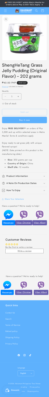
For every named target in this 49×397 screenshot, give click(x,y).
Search (8, 319)
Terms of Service (12, 325)
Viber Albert (40, 222)
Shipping (5, 87)
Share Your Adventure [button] (14, 199)
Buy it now (24, 120)
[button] (5, 11)
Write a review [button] (24, 250)
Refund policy (11, 331)
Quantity (5, 91)
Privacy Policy (11, 343)
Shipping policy (33, 391)
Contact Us (10, 312)
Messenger (8, 222)
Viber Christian (23, 222)
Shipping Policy (12, 337)
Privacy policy (35, 387)
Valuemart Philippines (23, 383)
